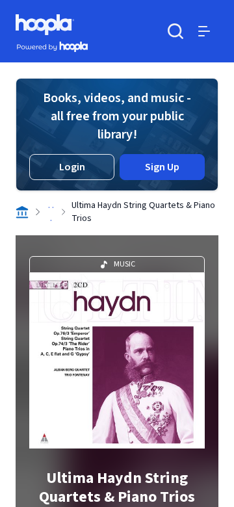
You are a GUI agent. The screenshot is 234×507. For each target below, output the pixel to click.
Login (72, 167)
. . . (51, 212)
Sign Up (162, 167)
